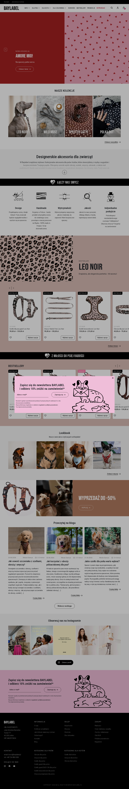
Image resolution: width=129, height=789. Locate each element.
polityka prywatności (52, 405)
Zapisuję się (59, 395)
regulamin (42, 405)
